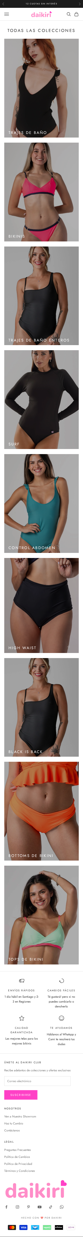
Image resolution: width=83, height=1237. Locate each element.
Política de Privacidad (18, 1164)
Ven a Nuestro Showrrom (20, 1116)
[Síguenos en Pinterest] (28, 1207)
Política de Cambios (17, 1157)
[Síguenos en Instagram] (17, 1207)
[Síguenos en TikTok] (51, 1207)
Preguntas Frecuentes (17, 1150)
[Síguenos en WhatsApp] (62, 1207)
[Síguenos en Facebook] (6, 1207)
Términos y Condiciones (19, 1171)
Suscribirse (20, 1095)
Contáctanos (12, 1130)
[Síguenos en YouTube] (39, 1207)
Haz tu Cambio (13, 1123)
